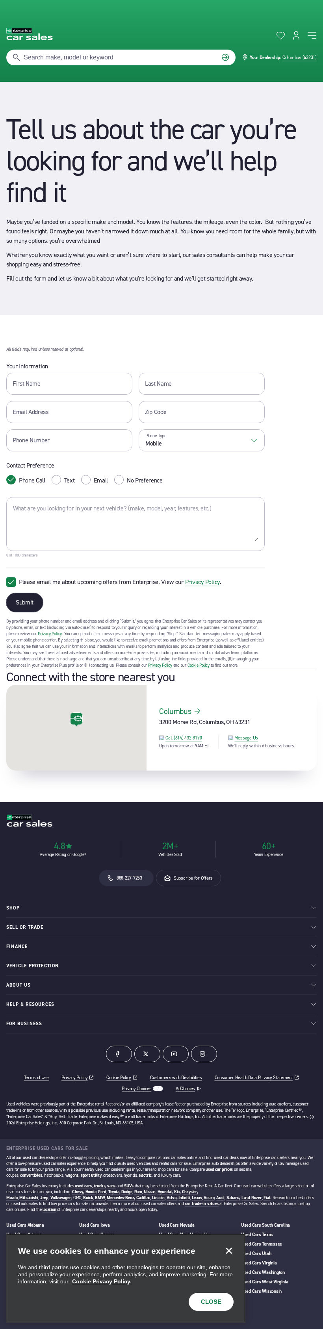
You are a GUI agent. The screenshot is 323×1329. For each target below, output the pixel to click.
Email (101, 480)
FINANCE (17, 946)
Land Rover (251, 1198)
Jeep (44, 1198)
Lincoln (158, 1198)
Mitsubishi (28, 1198)
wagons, (72, 1175)
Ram (138, 1192)
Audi (220, 1198)
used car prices (219, 1169)
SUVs (129, 1186)
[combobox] (202, 440)
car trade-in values (202, 1204)
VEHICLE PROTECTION (32, 966)
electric (145, 1175)
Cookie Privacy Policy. (102, 1281)
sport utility (91, 1175)
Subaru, (233, 1198)
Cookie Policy (198, 665)
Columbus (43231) (299, 57)
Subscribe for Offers (193, 878)
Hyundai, (165, 1192)
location (49, 1210)
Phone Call (32, 480)
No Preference (145, 480)
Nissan (150, 1192)
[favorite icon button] (281, 35)
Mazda (12, 1198)
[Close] (229, 1250)
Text (69, 480)
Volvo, (172, 1198)
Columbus (175, 711)
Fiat (267, 1198)
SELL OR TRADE (25, 927)
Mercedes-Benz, (121, 1198)
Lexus (197, 1198)
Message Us (246, 738)
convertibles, (31, 1175)
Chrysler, (190, 1192)
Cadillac (143, 1198)
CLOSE (211, 1301)
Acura (209, 1198)
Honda (91, 1192)
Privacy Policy (202, 582)
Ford (102, 1192)
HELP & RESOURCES (30, 1004)
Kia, (177, 1192)
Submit (24, 602)
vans (111, 1186)
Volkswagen (61, 1198)
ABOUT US (18, 985)
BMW (100, 1198)
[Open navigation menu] (312, 35)
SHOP (13, 908)
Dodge (126, 1192)
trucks (100, 1186)
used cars (83, 1186)
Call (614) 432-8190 (183, 738)
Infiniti (184, 1198)
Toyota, (114, 1192)
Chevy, (78, 1192)
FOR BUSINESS (24, 1023)
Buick (88, 1198)
